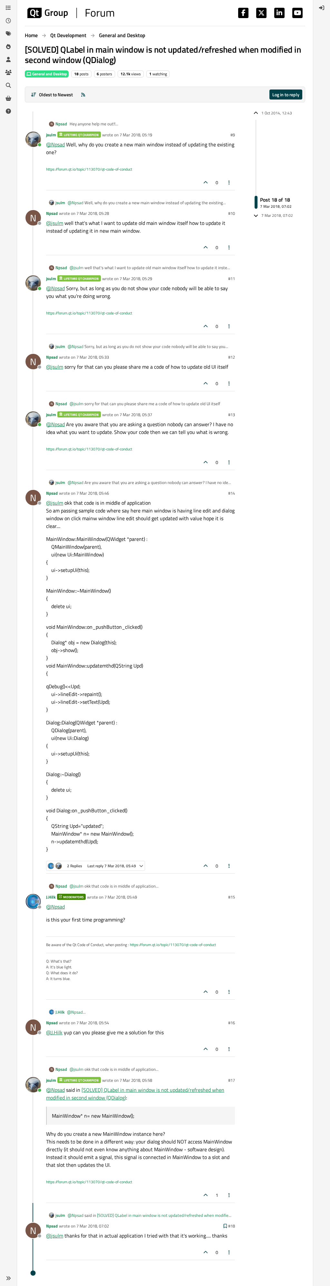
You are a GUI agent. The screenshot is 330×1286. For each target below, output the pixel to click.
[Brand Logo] (70, 13)
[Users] (8, 59)
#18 (231, 1226)
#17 (231, 1080)
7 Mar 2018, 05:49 (120, 897)
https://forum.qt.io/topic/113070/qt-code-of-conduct (89, 169)
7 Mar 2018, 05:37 (136, 414)
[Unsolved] (8, 111)
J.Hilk (51, 897)
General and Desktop (49, 74)
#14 (231, 493)
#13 (231, 414)
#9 (232, 135)
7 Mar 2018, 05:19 (136, 135)
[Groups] (8, 72)
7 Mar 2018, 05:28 (92, 213)
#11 (231, 278)
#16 (231, 1022)
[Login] (321, 8)
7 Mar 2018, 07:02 (92, 1226)
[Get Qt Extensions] (8, 98)
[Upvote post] (205, 182)
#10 (231, 213)
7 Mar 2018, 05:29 (136, 278)
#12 (231, 357)
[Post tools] (229, 182)
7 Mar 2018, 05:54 (92, 1022)
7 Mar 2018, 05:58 (136, 1080)
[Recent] (8, 21)
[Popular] (8, 46)
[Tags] (8, 33)
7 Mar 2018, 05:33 (92, 357)
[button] (8, 1278)
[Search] (8, 85)
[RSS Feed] (83, 95)
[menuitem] (321, 8)
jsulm (51, 135)
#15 (231, 897)
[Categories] (8, 8)
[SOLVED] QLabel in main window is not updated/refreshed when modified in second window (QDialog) (149, 1218)
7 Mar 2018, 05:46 (92, 493)
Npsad (61, 124)
